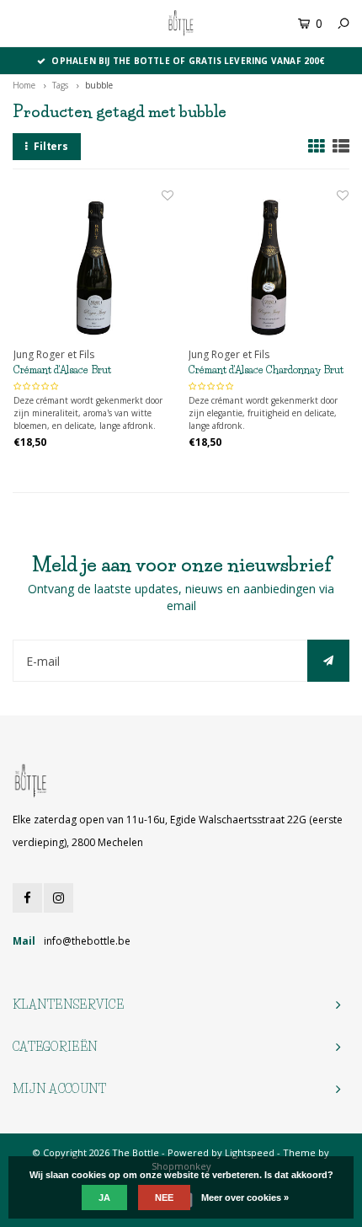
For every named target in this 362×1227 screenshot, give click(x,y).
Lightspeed (249, 1152)
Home (24, 85)
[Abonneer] (328, 661)
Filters (51, 146)
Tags (60, 85)
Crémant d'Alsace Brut (62, 369)
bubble (99, 85)
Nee (164, 1197)
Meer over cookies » (245, 1197)
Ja (104, 1197)
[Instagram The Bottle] (58, 898)
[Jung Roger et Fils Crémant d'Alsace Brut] (93, 267)
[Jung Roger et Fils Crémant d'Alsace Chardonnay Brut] (269, 267)
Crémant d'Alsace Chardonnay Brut (266, 369)
